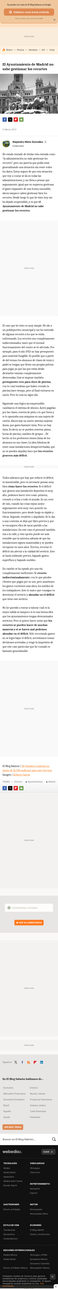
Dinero (9, 50)
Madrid (51, 781)
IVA (43, 50)
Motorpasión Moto (39, 1213)
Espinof (33, 1193)
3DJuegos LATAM (38, 1255)
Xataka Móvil (9, 1172)
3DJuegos (35, 1168)
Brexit (6, 1105)
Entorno (18, 781)
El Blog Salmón (37, 1230)
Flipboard (16, 119)
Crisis (52, 50)
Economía (8, 1087)
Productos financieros (41, 1099)
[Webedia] (12, 1154)
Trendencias (9, 1230)
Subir (46, 1152)
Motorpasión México (40, 1268)
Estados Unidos (38, 1105)
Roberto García (21, 774)
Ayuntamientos (35, 781)
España (7, 1111)
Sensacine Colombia (39, 1263)
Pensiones (35, 1117)
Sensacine (35, 1188)
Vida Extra (35, 1172)
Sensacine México (38, 1259)
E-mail (21, 119)
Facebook (4, 119)
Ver (30, 922)
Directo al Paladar (11, 1209)
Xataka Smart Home (12, 1181)
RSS (28, 1061)
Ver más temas (12, 1127)
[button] (29, 142)
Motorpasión (36, 1209)
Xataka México (10, 1255)
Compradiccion (10, 1238)
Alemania (33, 50)
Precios (20, 50)
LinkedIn (41, 1061)
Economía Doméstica (13, 1099)
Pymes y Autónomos (40, 1234)
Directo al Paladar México (15, 1268)
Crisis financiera (38, 1111)
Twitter (10, 119)
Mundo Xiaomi (10, 1185)
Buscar (54, 1139)
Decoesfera (9, 1234)
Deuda (6, 1117)
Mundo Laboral (37, 1093)
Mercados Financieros (14, 1093)
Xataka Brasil (9, 1259)
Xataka (6, 1168)
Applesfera (8, 1176)
